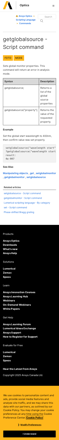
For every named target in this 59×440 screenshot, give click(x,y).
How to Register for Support (20, 336)
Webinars (9, 300)
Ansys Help (10, 253)
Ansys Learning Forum (17, 324)
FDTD (8, 57)
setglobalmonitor (46, 173)
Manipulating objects (16, 173)
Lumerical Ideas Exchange (19, 328)
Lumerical (9, 268)
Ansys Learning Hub (15, 296)
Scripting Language (26, 19)
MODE (18, 57)
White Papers (11, 308)
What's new (10, 249)
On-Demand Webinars (17, 304)
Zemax (7, 272)
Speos (7, 276)
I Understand (29, 434)
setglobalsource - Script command (22, 193)
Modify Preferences (30, 424)
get (32, 173)
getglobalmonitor (14, 177)
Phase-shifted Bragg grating (19, 212)
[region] (29, 413)
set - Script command (15, 207)
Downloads (10, 244)
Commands (25, 23)
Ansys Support (12, 332)
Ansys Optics (25, 16)
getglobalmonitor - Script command (23, 198)
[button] (53, 5)
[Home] (16, 8)
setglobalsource (36, 177)
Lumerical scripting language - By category (27, 202)
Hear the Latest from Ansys (20, 368)
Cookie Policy (34, 417)
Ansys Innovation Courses (19, 292)
